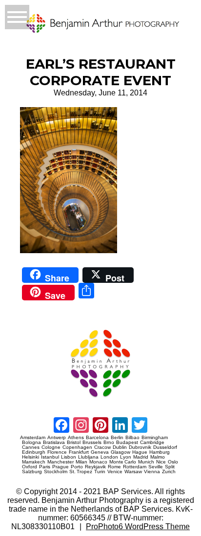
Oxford (29, 466)
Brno (108, 442)
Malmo (157, 457)
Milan (81, 462)
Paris (44, 466)
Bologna (31, 442)
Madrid (140, 457)
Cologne (50, 447)
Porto (77, 466)
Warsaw (133, 471)
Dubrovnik (140, 447)
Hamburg (159, 452)
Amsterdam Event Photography (37, 401)
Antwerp (56, 437)
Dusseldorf (165, 447)
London (109, 457)
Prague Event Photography (34, 325)
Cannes (31, 447)
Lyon (125, 457)
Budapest (127, 442)
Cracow (102, 447)
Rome (114, 466)
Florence (57, 452)
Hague (139, 452)
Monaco (98, 462)
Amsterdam (32, 437)
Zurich (169, 471)
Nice (161, 462)
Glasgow (120, 452)
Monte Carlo (122, 462)
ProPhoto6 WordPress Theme (138, 526)
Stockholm (55, 471)
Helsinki (30, 457)
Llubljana (88, 457)
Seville (155, 466)
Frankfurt (79, 452)
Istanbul (50, 457)
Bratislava (54, 442)
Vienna (152, 471)
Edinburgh (33, 452)
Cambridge (152, 442)
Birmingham (154, 437)
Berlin (117, 437)
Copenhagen (77, 447)
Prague (60, 466)
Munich (146, 462)
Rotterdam (134, 466)
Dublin (120, 447)
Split (170, 466)
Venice (114, 471)
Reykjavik (95, 466)
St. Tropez (80, 471)
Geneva (100, 452)
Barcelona (97, 437)
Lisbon (68, 457)
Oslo (173, 462)
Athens (76, 437)
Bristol (73, 442)
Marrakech (33, 462)
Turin (99, 471)
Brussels (91, 442)
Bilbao (132, 437)
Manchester (60, 462)
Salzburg (32, 471)
